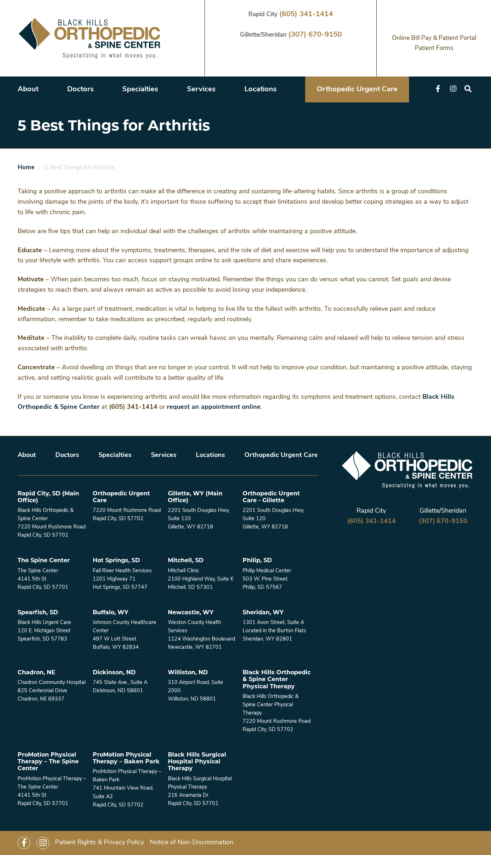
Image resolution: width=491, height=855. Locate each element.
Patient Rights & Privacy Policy (99, 843)
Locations (260, 89)
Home (26, 168)
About (28, 89)
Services (201, 89)
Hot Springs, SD (116, 560)
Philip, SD (257, 560)
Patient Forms (434, 48)
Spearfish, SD (38, 612)
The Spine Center (44, 560)
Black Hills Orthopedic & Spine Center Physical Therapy (277, 679)
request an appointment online (214, 407)
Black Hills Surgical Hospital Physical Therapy (197, 761)
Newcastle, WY (191, 612)
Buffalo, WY (110, 612)
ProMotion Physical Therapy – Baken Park (126, 758)
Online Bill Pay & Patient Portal (434, 38)
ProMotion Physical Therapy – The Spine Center (48, 761)
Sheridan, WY (263, 612)
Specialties (140, 89)
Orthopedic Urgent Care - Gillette (271, 497)
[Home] (89, 38)
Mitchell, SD (185, 560)
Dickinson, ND (114, 672)
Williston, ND (188, 672)
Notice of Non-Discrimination (191, 843)
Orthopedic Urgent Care (357, 89)
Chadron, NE (36, 672)
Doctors (80, 89)
